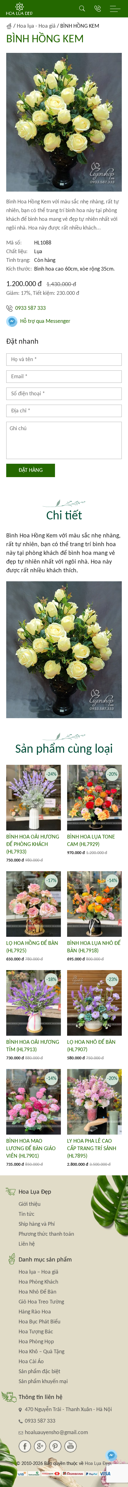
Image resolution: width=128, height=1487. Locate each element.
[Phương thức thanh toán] (64, 1474)
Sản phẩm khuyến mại (43, 1382)
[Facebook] (25, 1446)
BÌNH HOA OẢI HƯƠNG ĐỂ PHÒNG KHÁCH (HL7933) (32, 844)
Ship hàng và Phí (37, 1224)
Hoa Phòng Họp (36, 1342)
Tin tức (26, 1214)
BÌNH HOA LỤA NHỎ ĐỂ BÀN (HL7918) (94, 947)
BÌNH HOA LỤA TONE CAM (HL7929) (91, 841)
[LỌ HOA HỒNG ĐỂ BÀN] (33, 904)
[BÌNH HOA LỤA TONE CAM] (94, 797)
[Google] (40, 1446)
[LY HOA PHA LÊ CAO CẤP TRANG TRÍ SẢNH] (94, 1102)
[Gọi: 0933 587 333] (97, 9)
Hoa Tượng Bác (36, 1332)
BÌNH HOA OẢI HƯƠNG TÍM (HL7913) (32, 1046)
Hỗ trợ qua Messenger (44, 322)
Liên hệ (27, 1244)
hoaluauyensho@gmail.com (56, 1433)
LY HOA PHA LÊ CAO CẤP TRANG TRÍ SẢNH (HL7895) (91, 1148)
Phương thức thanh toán (46, 1234)
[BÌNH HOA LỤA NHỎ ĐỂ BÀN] (94, 904)
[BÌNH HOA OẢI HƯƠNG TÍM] (33, 1003)
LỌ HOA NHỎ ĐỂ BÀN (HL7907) (91, 1046)
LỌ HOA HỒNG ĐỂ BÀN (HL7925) (32, 947)
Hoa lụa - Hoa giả (36, 26)
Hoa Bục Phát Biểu (39, 1322)
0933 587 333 (30, 308)
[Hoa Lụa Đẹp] (19, 8)
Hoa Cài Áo (31, 1362)
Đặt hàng (31, 470)
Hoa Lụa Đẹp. (98, 1463)
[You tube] (70, 1446)
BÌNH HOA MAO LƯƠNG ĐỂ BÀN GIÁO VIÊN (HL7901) (31, 1148)
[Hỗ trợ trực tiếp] (111, 1455)
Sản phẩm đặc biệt (39, 1372)
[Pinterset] (55, 1446)
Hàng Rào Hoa (35, 1312)
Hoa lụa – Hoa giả (38, 1272)
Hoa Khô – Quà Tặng (41, 1352)
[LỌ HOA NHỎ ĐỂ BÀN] (94, 1003)
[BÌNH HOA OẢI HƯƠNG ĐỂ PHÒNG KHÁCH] (33, 797)
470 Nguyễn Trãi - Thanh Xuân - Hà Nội (68, 1410)
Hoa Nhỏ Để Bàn (37, 1292)
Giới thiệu (29, 1204)
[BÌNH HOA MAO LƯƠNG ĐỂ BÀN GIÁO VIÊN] (33, 1102)
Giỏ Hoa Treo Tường (41, 1302)
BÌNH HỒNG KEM (45, 39)
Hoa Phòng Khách (38, 1282)
